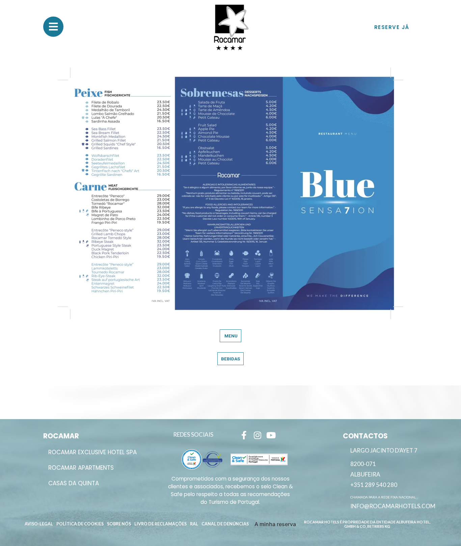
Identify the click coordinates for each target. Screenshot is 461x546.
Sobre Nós (119, 523)
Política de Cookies (80, 523)
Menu (230, 335)
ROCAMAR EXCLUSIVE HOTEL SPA (92, 452)
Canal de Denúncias (225, 523)
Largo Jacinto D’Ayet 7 (383, 450)
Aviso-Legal (39, 523)
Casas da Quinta (73, 483)
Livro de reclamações (160, 523)
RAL (194, 523)
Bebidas (230, 358)
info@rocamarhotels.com (392, 506)
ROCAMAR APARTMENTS (81, 468)
